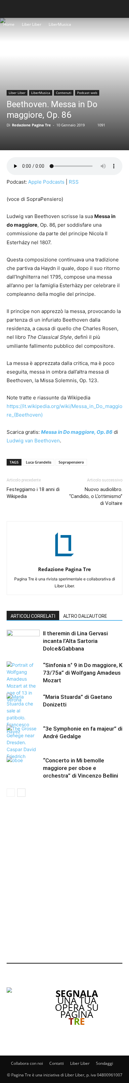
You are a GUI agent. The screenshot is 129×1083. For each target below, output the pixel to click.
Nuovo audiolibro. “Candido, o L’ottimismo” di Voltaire (95, 496)
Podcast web (87, 92)
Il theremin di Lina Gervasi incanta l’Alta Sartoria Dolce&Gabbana (75, 641)
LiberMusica (60, 24)
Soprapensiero (71, 462)
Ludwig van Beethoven (33, 440)
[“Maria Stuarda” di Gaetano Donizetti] (23, 714)
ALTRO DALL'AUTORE (85, 616)
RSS (74, 182)
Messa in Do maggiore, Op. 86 (76, 432)
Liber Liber (31, 24)
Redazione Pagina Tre (31, 124)
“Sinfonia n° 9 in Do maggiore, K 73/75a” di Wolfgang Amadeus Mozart (82, 673)
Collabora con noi (27, 1063)
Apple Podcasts (46, 182)
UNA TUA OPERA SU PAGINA (77, 1007)
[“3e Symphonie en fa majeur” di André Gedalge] (23, 742)
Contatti (56, 1063)
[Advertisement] (64, 881)
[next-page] (21, 793)
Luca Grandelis (38, 462)
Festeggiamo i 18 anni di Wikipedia (33, 492)
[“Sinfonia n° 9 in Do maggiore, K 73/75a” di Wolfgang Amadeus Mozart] (23, 682)
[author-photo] (64, 560)
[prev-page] (11, 793)
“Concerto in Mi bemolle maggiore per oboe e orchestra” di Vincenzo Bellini (80, 768)
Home (9, 24)
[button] (10, 9)
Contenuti (63, 92)
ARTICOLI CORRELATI (33, 616)
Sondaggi (104, 1063)
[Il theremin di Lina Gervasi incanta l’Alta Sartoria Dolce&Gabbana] (23, 641)
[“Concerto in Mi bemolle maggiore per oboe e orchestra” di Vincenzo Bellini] (23, 768)
